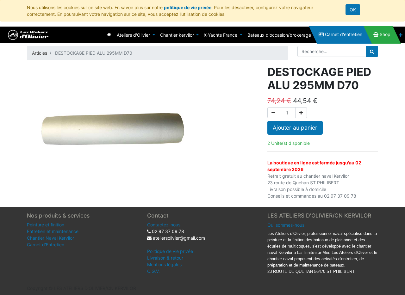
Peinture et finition (45, 224)
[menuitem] (109, 34)
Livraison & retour (165, 258)
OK (353, 9)
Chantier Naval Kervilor (50, 238)
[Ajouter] (301, 112)
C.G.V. (153, 271)
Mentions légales (164, 264)
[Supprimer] (273, 112)
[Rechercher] (372, 51)
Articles (39, 53)
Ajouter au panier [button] (295, 127)
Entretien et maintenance (52, 231)
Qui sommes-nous (285, 225)
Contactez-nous (163, 224)
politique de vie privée (187, 7)
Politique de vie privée (170, 251)
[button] (400, 35)
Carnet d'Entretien (45, 244)
